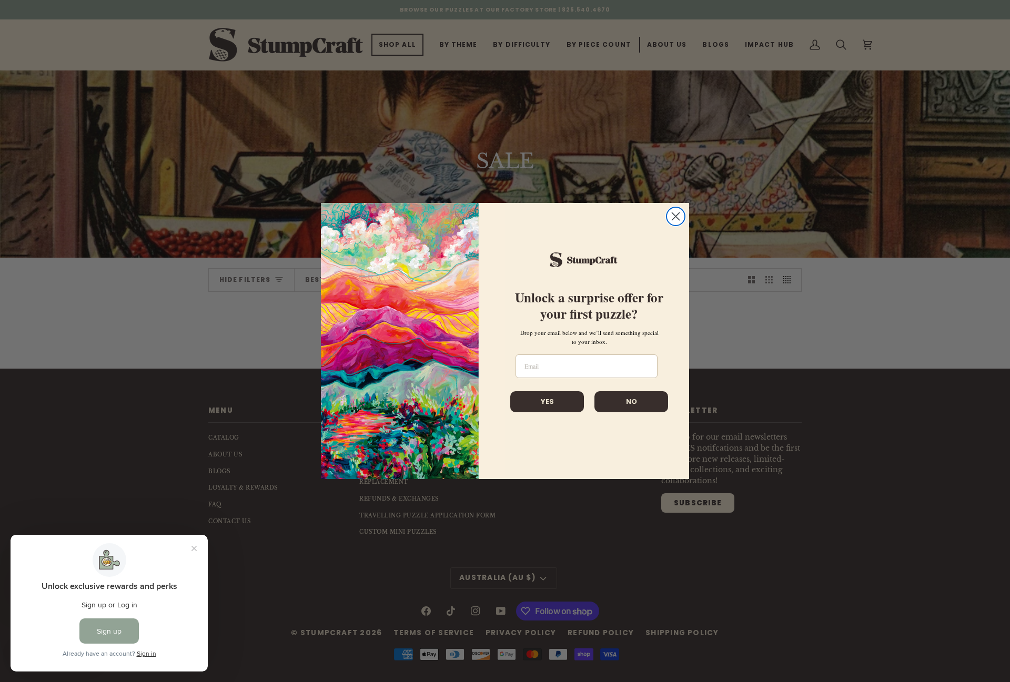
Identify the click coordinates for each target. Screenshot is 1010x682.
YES (547, 401)
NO (631, 401)
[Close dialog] (675, 216)
